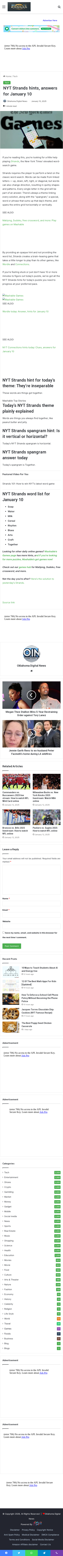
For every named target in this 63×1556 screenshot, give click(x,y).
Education (9, 1255)
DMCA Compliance (50, 1534)
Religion (8, 1309)
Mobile (7, 1211)
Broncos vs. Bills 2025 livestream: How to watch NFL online (15, 831)
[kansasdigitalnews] (19, 6)
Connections (22, 264)
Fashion (8, 1289)
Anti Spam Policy (12, 1534)
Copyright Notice (45, 1530)
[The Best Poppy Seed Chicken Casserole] (10, 1027)
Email (5, 910)
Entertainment (11, 1177)
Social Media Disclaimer (43, 1539)
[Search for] (59, 7)
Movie (7, 1265)
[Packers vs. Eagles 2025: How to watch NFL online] (47, 817)
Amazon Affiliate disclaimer (25, 1544)
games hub (25, 567)
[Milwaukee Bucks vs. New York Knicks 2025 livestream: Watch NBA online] (47, 781)
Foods (7, 1333)
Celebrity (8, 1304)
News (7, 1221)
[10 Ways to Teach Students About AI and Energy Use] (10, 972)
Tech (15, 76)
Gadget (7, 1206)
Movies (7, 1260)
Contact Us (45, 1544)
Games (7, 1328)
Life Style (9, 1314)
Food (6, 1270)
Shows (7, 1182)
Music (7, 1236)
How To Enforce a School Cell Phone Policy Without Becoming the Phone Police (40, 998)
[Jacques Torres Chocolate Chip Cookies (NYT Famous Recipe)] (10, 1013)
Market (7, 1197)
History (7, 1299)
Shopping (8, 1240)
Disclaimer (15, 1530)
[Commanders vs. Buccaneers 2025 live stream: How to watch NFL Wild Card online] (16, 781)
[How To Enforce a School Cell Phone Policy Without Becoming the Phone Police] (10, 999)
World (7, 1318)
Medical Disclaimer (30, 1534)
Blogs (7, 1348)
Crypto (7, 1187)
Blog (6, 1343)
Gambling (8, 1192)
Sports (7, 1226)
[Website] (31, 671)
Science (8, 1245)
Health (7, 1250)
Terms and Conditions (19, 1539)
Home (8, 76)
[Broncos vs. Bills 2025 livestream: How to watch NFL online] (16, 817)
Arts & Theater (11, 1279)
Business (8, 1338)
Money (7, 1201)
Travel (7, 1323)
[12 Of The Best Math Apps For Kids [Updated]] (10, 985)
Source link (8, 602)
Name (6, 898)
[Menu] (3, 7)
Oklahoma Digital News (17, 101)
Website (6, 921)
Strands (15, 161)
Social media (10, 1216)
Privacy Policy (28, 1530)
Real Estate (9, 1231)
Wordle (6, 264)
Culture (7, 1275)
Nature (7, 1284)
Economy (8, 1294)
